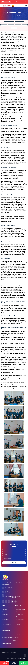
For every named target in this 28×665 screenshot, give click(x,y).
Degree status (4, 649)
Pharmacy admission (20, 619)
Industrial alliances (11, 649)
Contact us (5, 626)
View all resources (6, 643)
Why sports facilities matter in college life (10, 637)
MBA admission (19, 616)
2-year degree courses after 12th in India (10, 640)
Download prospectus (20, 609)
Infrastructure (6, 619)
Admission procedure (20, 611)
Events (4, 611)
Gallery (4, 616)
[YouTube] (12, 601)
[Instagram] (6, 601)
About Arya (5, 609)
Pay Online (14, 663)
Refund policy (13, 652)
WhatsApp (23, 663)
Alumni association (7, 624)
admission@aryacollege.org (11, 592)
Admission (5, 662)
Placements (5, 614)
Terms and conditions (6, 652)
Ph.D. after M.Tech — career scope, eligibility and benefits (13, 633)
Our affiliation (18, 624)
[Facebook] (3, 601)
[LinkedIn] (15, 601)
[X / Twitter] (9, 601)
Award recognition (6, 621)
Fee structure (19, 621)
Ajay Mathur (22, 658)
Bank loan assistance (20, 626)
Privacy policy (18, 649)
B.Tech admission (19, 614)
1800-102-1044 (8, 589)
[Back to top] (25, 655)
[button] (26, 5)
